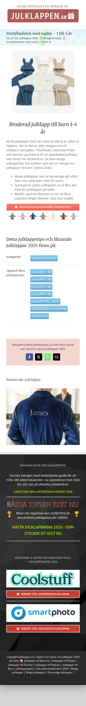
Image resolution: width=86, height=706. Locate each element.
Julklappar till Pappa (63, 660)
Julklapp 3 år (41, 287)
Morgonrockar (44, 258)
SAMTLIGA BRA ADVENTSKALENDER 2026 (43, 492)
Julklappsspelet (25, 668)
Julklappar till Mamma (36, 660)
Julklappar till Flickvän (20, 665)
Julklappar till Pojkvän (48, 665)
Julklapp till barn (45, 301)
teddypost (39, 316)
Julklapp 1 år (41, 272)
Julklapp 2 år (41, 279)
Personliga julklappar (49, 309)
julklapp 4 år (41, 294)
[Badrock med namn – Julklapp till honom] (43, 416)
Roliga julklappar (35, 672)
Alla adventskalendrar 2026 (52, 668)
